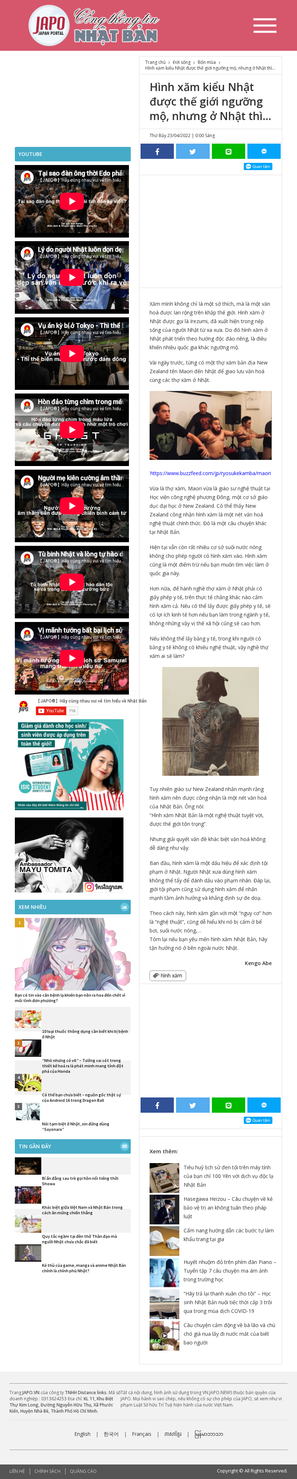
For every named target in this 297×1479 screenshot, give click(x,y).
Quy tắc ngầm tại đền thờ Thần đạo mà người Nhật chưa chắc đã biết (79, 1238)
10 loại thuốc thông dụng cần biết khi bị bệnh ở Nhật (85, 1034)
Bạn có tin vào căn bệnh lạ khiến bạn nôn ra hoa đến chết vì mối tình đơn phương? (70, 997)
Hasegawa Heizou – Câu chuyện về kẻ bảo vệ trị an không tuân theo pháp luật (228, 1207)
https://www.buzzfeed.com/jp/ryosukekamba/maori (210, 473)
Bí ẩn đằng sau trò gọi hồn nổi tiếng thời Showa (80, 1180)
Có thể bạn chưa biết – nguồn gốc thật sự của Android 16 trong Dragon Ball (81, 1097)
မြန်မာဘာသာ (208, 1433)
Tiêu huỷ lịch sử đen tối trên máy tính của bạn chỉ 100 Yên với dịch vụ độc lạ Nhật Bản (228, 1176)
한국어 (111, 1433)
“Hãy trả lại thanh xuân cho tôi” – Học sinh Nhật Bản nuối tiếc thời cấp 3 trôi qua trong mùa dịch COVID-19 (228, 1302)
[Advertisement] (210, 229)
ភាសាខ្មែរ (172, 1433)
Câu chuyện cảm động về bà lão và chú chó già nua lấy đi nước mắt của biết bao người (229, 1334)
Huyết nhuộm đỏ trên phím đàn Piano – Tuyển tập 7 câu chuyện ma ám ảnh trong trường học (230, 1270)
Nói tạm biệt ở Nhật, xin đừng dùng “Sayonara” (75, 1126)
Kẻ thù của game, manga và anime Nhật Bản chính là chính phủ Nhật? (84, 1267)
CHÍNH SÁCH (47, 1471)
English (82, 1433)
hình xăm (171, 975)
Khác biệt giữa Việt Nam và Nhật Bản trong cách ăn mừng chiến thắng (82, 1209)
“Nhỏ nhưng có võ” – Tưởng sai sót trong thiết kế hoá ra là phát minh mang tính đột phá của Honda (83, 1066)
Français (141, 1433)
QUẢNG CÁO (83, 1471)
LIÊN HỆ (17, 1471)
